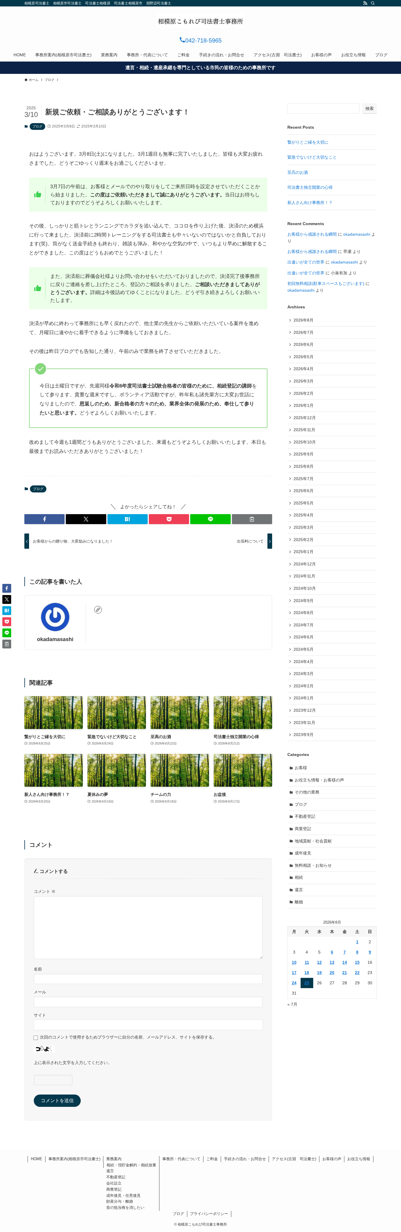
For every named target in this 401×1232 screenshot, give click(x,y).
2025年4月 (304, 515)
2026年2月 (304, 393)
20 (332, 972)
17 (294, 972)
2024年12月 (305, 564)
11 (307, 962)
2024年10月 (305, 588)
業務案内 (114, 1159)
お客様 (301, 767)
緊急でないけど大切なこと (312, 157)
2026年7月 (304, 332)
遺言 (299, 889)
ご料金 (212, 1159)
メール (40, 992)
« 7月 (292, 1004)
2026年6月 (304, 344)
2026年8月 (304, 320)
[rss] (365, 3)
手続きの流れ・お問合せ (245, 1159)
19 (319, 972)
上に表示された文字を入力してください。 (73, 1062)
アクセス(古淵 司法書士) (294, 1159)
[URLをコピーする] (252, 519)
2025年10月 (305, 442)
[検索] (373, 3)
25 (306, 982)
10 (294, 962)
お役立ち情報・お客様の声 (319, 780)
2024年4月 (304, 661)
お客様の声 (331, 1159)
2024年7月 (304, 625)
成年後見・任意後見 (123, 1195)
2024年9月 (304, 600)
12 (319, 962)
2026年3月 (304, 381)
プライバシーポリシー (209, 1213)
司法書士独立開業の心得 (310, 187)
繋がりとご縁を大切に (307, 142)
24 (294, 982)
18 (306, 972)
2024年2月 (304, 686)
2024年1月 (304, 698)
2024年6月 (304, 637)
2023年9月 (304, 734)
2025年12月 (305, 417)
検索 (369, 108)
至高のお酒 (297, 172)
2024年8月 (304, 612)
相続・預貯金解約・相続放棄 (131, 1165)
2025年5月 (304, 503)
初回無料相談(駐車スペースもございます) (325, 283)
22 (357, 972)
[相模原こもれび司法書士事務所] (200, 20)
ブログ (37, 126)
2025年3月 (304, 527)
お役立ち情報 (358, 1159)
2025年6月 (304, 490)
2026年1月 (304, 405)
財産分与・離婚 (119, 1201)
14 (344, 962)
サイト (40, 1015)
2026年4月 (304, 368)
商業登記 (303, 828)
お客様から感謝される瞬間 (312, 234)
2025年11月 (304, 429)
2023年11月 (304, 722)
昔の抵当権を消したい (125, 1207)
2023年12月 (305, 710)
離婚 (299, 902)
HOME (36, 1159)
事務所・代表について (181, 1159)
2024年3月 (304, 673)
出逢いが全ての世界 (305, 262)
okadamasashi (55, 639)
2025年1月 (304, 551)
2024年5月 (304, 649)
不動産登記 (305, 816)
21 (344, 972)
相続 (299, 877)
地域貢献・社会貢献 (313, 841)
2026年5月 (304, 356)
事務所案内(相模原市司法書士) (74, 1159)
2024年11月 (304, 576)
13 (332, 962)
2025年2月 (304, 539)
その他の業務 (307, 792)
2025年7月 (304, 478)
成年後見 (303, 853)
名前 (38, 969)
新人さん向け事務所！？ (310, 202)
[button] (44, 519)
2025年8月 (304, 466)
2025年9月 (304, 454)
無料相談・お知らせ (313, 865)
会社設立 (114, 1183)
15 (357, 962)
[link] (98, 610)
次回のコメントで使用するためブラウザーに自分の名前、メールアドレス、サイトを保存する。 (128, 1037)
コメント (44, 891)
